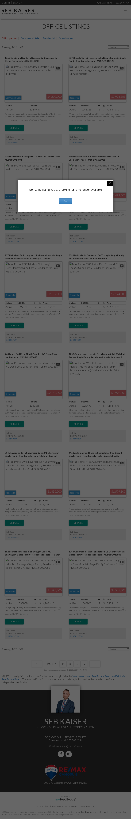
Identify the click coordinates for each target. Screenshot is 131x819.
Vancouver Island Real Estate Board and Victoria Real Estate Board (84, 812)
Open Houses (66, 38)
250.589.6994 (12, 142)
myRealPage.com (65, 799)
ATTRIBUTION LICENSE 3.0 (82, 806)
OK (65, 201)
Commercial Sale (30, 38)
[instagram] (69, 754)
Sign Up (17, 2)
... (77, 663)
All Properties (9, 38)
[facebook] (62, 754)
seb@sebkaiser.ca (72, 746)
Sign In (6, 2)
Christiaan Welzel (56, 806)
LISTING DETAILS (14, 128)
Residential (49, 38)
